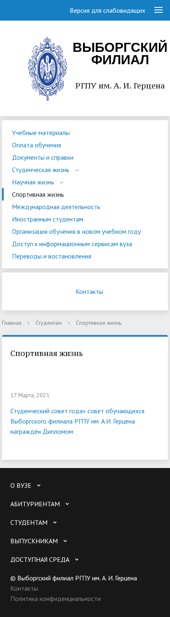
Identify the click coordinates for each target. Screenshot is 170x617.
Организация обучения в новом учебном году (76, 231)
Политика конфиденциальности (55, 598)
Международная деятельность (56, 207)
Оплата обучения (36, 145)
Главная (11, 322)
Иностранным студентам (47, 219)
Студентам (48, 322)
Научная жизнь (33, 182)
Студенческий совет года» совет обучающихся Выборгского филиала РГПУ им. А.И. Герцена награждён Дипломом (77, 421)
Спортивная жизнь (38, 194)
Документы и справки (42, 157)
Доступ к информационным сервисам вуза (72, 244)
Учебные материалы (41, 132)
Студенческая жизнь (40, 169)
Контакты (89, 291)
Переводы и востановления (51, 256)
